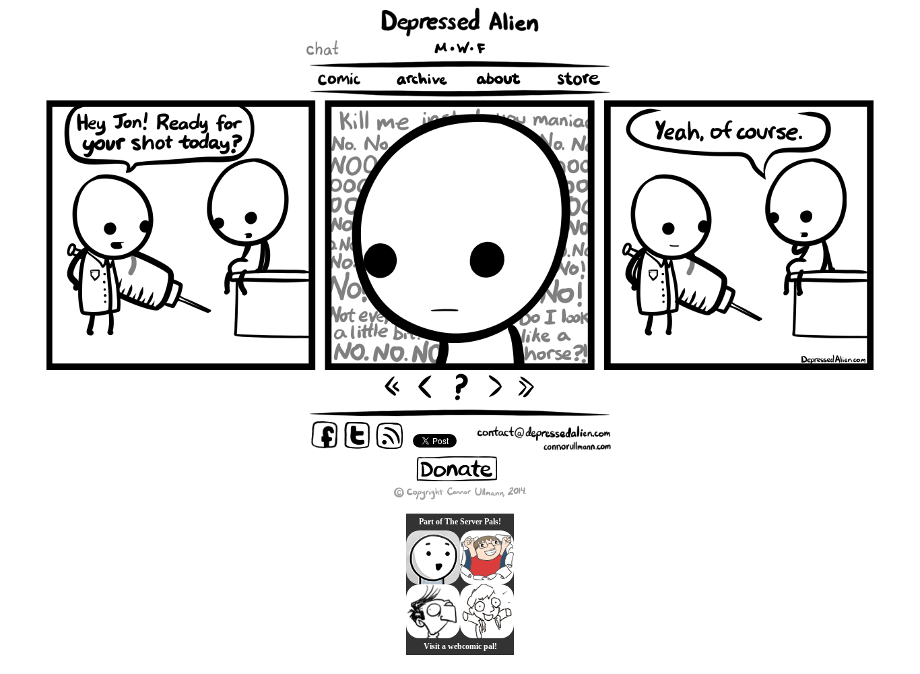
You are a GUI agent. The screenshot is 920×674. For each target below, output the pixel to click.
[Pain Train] (487, 557)
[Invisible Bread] (433, 557)
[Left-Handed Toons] (487, 611)
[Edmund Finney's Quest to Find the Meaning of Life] (433, 611)
